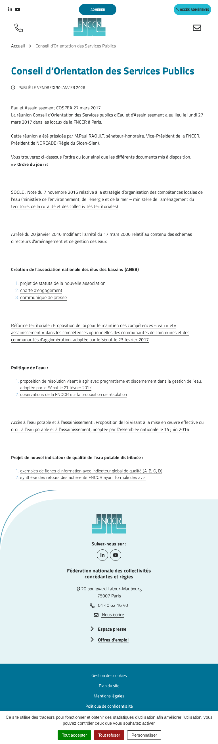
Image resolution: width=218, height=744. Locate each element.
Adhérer (98, 9)
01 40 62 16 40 (112, 605)
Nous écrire (112, 614)
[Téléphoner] (20, 27)
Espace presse (112, 629)
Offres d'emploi (113, 639)
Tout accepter (74, 735)
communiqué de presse (43, 297)
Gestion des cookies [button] (109, 675)
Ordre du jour (32, 164)
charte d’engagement (41, 290)
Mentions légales (109, 696)
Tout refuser (109, 735)
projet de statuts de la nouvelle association (63, 283)
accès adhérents (194, 9)
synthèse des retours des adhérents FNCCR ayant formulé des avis (83, 477)
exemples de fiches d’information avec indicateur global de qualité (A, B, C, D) (91, 471)
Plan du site (109, 685)
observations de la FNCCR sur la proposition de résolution (73, 394)
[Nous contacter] (198, 27)
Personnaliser (144, 735)
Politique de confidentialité (109, 706)
